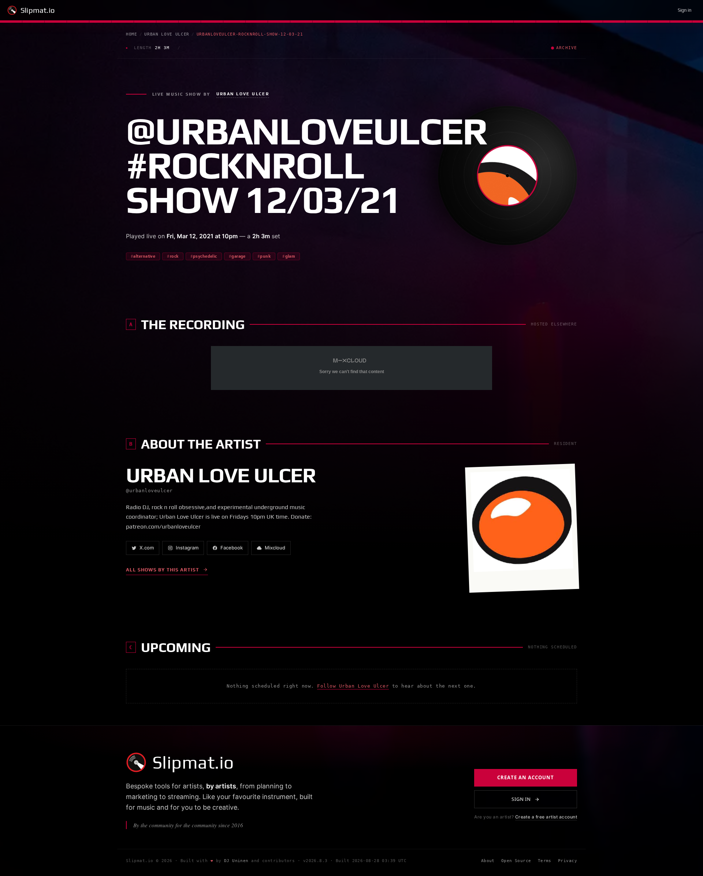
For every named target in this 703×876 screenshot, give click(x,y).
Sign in (684, 10)
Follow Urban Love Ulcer (353, 686)
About (488, 861)
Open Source (516, 861)
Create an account (525, 777)
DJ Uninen (236, 861)
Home (131, 34)
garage (238, 256)
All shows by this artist (162, 570)
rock (174, 256)
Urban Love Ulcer (166, 34)
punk (265, 256)
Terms (544, 861)
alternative (144, 256)
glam (290, 256)
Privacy (567, 861)
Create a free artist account (546, 817)
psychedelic (205, 256)
